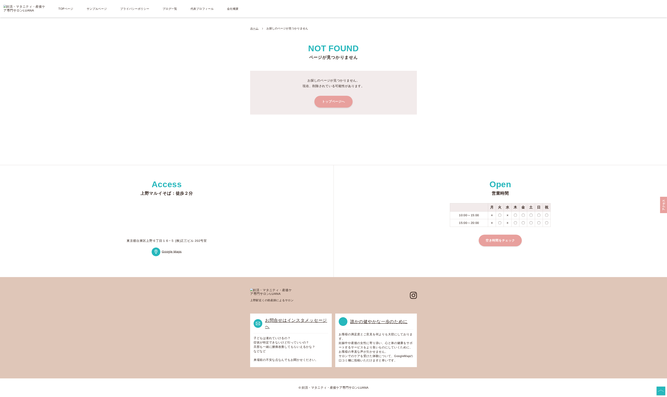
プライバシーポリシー (134, 8)
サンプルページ (97, 8)
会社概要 (233, 8)
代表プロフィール (202, 8)
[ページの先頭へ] (661, 391)
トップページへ (333, 101)
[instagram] (413, 295)
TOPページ (65, 8)
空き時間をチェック (500, 240)
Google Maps (172, 251)
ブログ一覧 (170, 8)
